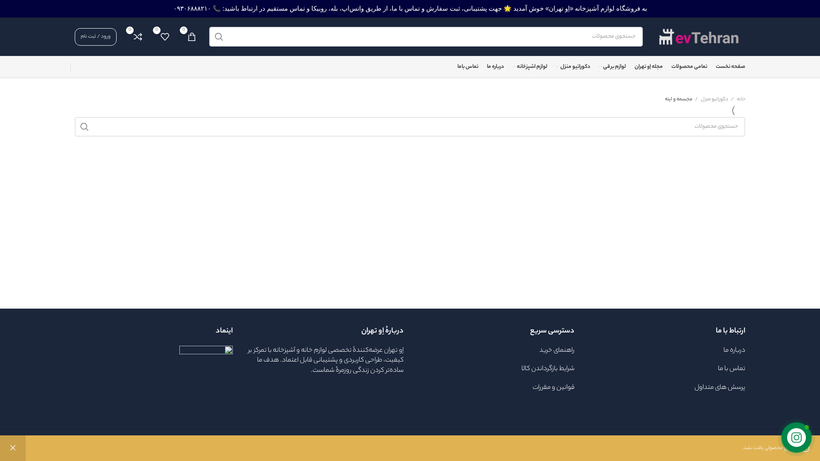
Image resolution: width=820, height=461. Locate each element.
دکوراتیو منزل (714, 99)
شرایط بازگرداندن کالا (547, 369)
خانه (740, 99)
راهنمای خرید (556, 350)
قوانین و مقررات (552, 387)
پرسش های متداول (719, 387)
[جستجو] (219, 37)
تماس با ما (731, 369)
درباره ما (734, 350)
